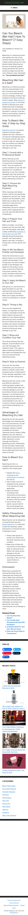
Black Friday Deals (8, 786)
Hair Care (5, 801)
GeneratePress (14, 912)
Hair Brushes (6, 798)
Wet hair (5, 93)
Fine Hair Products (8, 792)
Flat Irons (5, 795)
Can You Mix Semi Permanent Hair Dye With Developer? (16, 622)
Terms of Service (14, 903)
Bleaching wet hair (8, 130)
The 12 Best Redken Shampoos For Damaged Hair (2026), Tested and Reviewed (13, 729)
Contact (22, 905)
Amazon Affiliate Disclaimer (11, 905)
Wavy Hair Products (9, 815)
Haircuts (5, 809)
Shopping (5, 812)
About (14, 908)
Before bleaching (8, 524)
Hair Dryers (6, 804)
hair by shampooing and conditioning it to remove (15, 475)
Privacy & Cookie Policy (14, 900)
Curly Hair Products (9, 789)
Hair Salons (6, 806)
